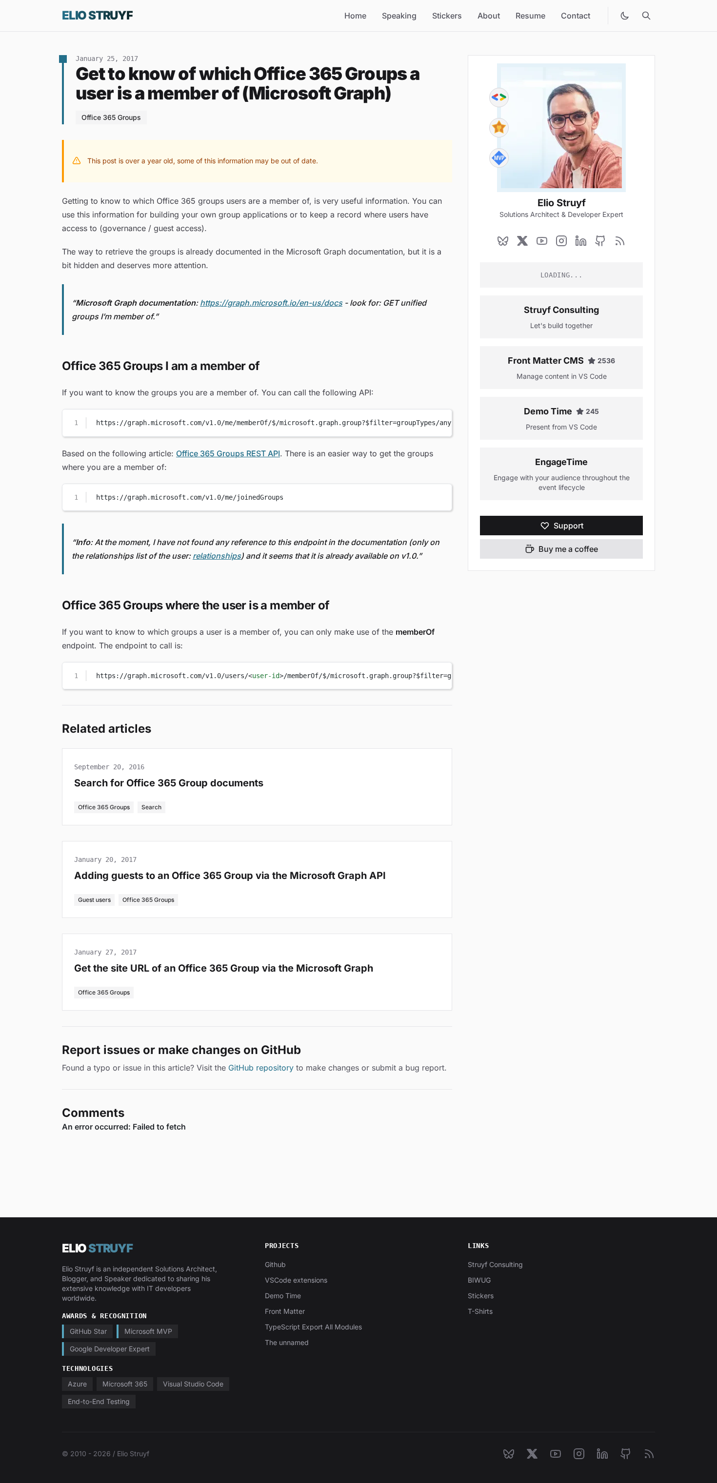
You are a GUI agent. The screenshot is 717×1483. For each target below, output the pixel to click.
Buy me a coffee (568, 549)
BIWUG (479, 1280)
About (489, 15)
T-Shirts (480, 1311)
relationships (217, 556)
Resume (530, 15)
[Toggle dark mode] (625, 15)
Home (355, 15)
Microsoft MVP (148, 1331)
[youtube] (542, 241)
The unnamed (287, 1342)
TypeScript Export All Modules (313, 1327)
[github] (600, 241)
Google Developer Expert (110, 1349)
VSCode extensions (296, 1280)
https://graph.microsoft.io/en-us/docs (271, 303)
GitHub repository (261, 1068)
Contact (575, 15)
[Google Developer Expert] (499, 97)
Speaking (399, 15)
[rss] (620, 241)
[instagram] (561, 241)
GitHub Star (88, 1331)
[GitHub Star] (499, 127)
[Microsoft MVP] (499, 158)
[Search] (646, 15)
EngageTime (561, 462)
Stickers (447, 15)
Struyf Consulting (561, 310)
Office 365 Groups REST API (228, 453)
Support (568, 525)
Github (275, 1264)
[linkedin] (581, 241)
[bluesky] (503, 241)
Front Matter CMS (546, 360)
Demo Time (548, 411)
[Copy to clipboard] (440, 421)
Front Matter (285, 1311)
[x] (522, 241)
